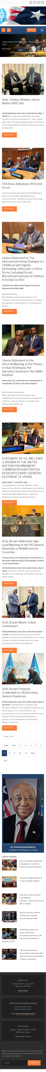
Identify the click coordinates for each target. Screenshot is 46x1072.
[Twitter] (34, 2)
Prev (14, 745)
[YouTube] (38, 2)
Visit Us (31, 30)
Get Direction (23, 991)
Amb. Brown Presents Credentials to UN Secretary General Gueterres (20, 692)
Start (6, 745)
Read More (6, 49)
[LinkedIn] (42, 2)
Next (33, 753)
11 (26, 753)
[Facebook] (30, 2)
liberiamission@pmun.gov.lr (25, 1014)
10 (20, 753)
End (5, 761)
